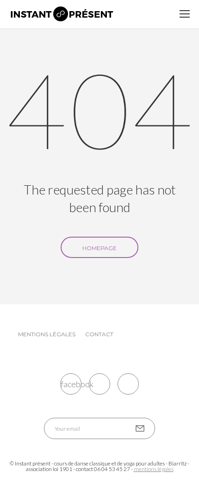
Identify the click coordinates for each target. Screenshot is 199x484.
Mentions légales (46, 334)
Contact (99, 334)
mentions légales (154, 468)
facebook (71, 384)
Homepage (99, 248)
